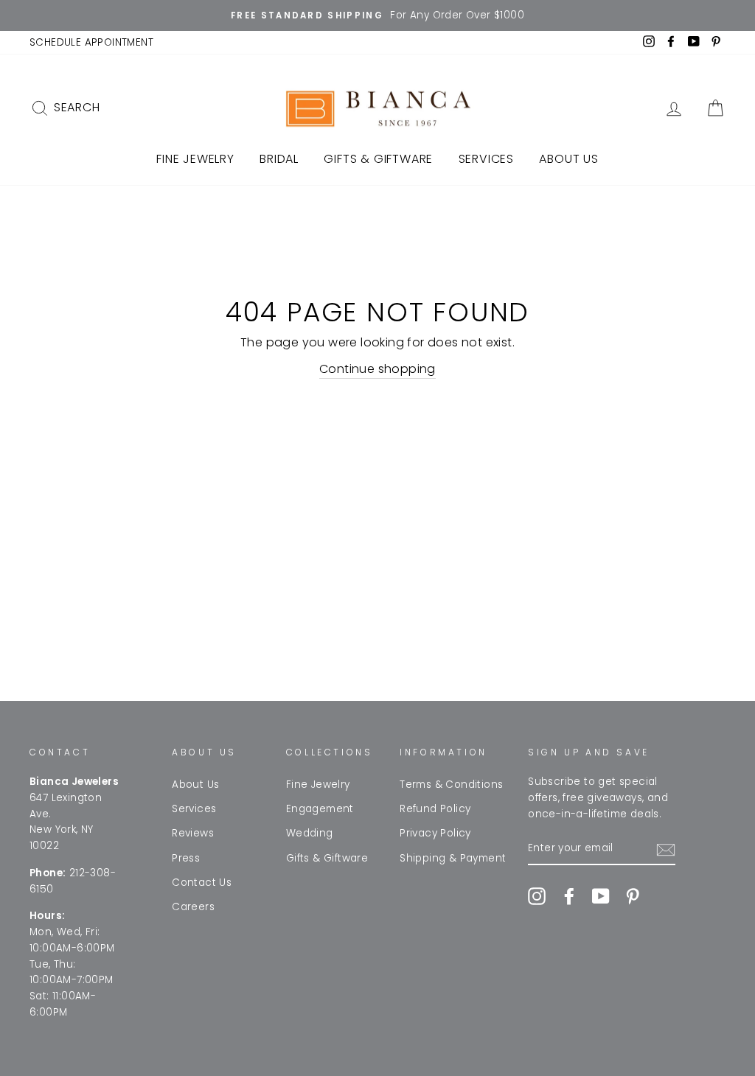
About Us (568, 158)
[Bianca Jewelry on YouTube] (601, 896)
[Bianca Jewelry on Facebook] (569, 896)
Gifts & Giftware (378, 158)
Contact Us (202, 883)
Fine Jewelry (195, 158)
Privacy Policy (435, 833)
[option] (377, 15)
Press (186, 858)
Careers (193, 907)
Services (486, 158)
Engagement (320, 809)
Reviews (193, 833)
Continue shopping (377, 368)
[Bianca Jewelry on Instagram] (537, 896)
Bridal (279, 158)
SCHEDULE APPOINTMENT (91, 42)
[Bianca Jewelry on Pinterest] (632, 896)
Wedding (309, 833)
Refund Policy (435, 809)
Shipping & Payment (453, 858)
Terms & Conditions (451, 785)
